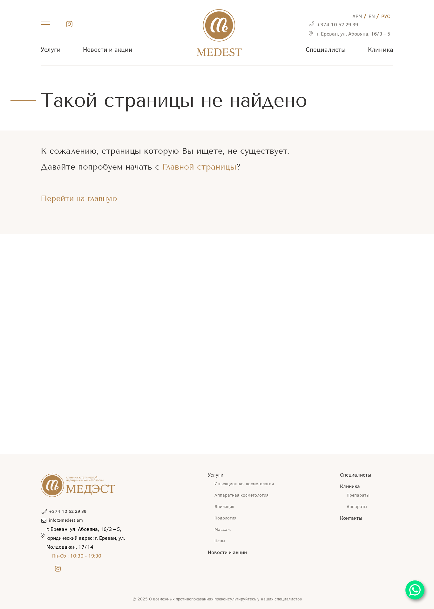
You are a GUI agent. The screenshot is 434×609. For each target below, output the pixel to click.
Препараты (358, 495)
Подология (225, 518)
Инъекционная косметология (244, 483)
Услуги (51, 49)
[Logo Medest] (219, 32)
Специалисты (326, 49)
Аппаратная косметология (241, 495)
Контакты (351, 517)
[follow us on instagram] (69, 25)
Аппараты (357, 506)
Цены (219, 541)
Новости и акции (107, 49)
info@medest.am (66, 520)
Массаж (222, 529)
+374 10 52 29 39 (337, 24)
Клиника (380, 49)
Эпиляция (224, 506)
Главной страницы (199, 167)
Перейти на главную (79, 198)
